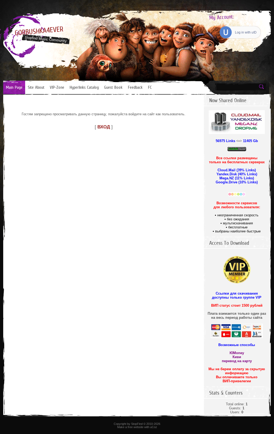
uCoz (153, 427)
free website (135, 427)
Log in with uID (246, 32)
